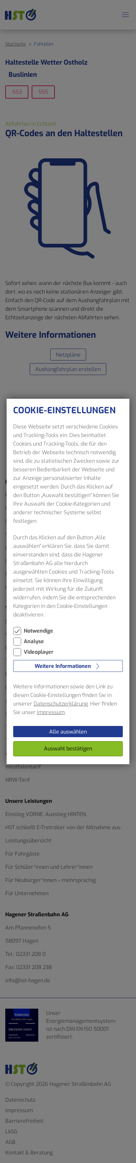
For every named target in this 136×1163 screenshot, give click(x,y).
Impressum (51, 712)
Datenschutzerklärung (61, 703)
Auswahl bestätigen (68, 748)
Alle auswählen (68, 731)
